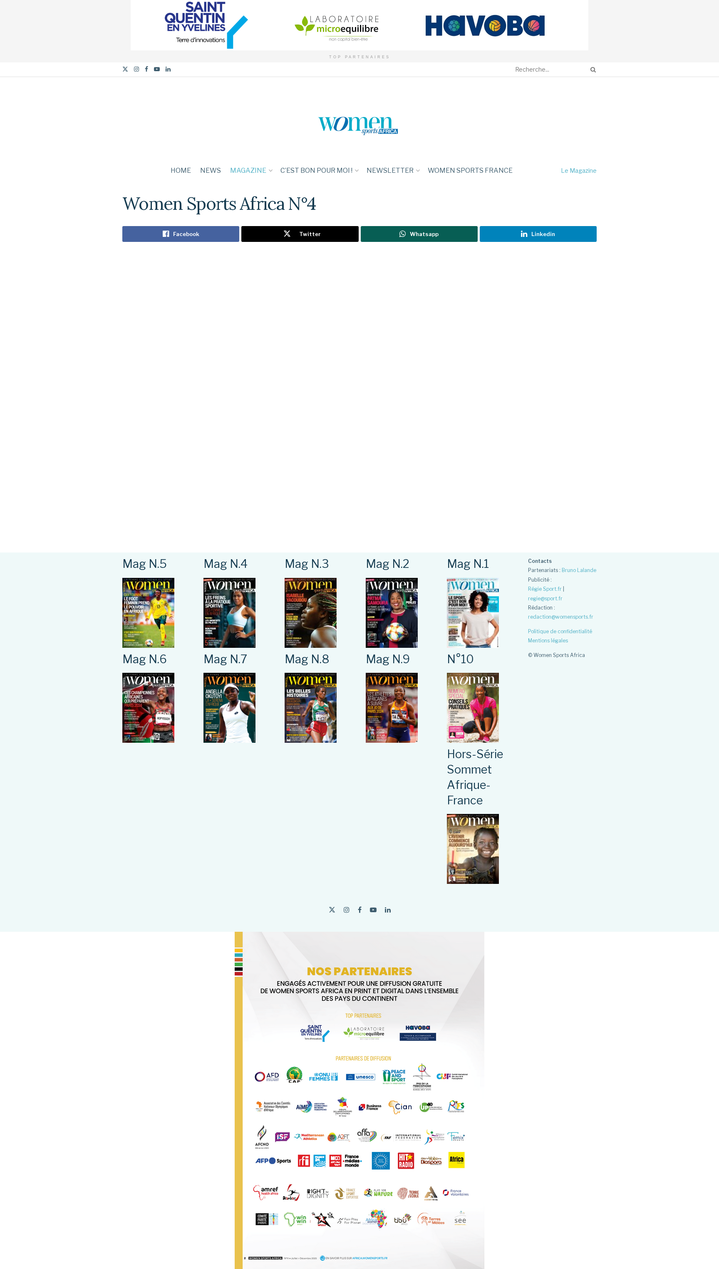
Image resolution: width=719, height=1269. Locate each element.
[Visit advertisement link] (359, 25)
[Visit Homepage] (360, 118)
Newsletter (390, 170)
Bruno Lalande (579, 570)
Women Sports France (470, 170)
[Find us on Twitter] (125, 69)
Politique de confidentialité (560, 631)
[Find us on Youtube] (157, 69)
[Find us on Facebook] (146, 69)
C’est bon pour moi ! (316, 170)
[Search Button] (591, 69)
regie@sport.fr (545, 598)
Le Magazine (579, 170)
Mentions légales (548, 640)
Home (181, 170)
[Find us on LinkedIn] (168, 69)
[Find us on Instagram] (136, 69)
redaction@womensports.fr (560, 617)
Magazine (248, 170)
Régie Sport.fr (545, 589)
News (210, 170)
